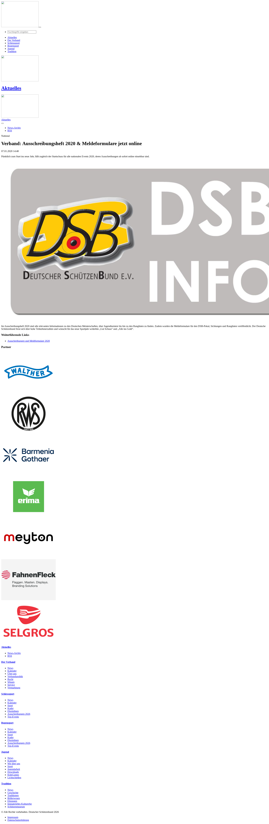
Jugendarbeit (13, 769)
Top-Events (13, 716)
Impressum (12, 817)
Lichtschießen (14, 777)
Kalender (12, 671)
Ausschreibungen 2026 (18, 714)
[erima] (28, 516)
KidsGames (13, 774)
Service (11, 685)
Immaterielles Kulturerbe (19, 804)
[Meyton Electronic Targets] (28, 557)
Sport (10, 705)
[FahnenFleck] (28, 599)
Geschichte (12, 792)
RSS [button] (9, 130)
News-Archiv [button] (14, 127)
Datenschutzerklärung (18, 820)
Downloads (13, 772)
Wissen (10, 682)
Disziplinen (13, 711)
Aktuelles (11, 88)
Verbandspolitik (15, 676)
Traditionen (13, 795)
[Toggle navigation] (40, 27)
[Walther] (28, 391)
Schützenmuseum (16, 806)
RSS (9, 656)
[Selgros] (28, 641)
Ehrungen (12, 801)
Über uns (12, 673)
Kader (10, 708)
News (10, 668)
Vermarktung (13, 687)
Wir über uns (13, 763)
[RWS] (28, 433)
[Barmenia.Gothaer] (28, 474)
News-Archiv (14, 653)
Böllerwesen (13, 798)
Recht (10, 679)
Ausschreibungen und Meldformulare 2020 (28, 341)
